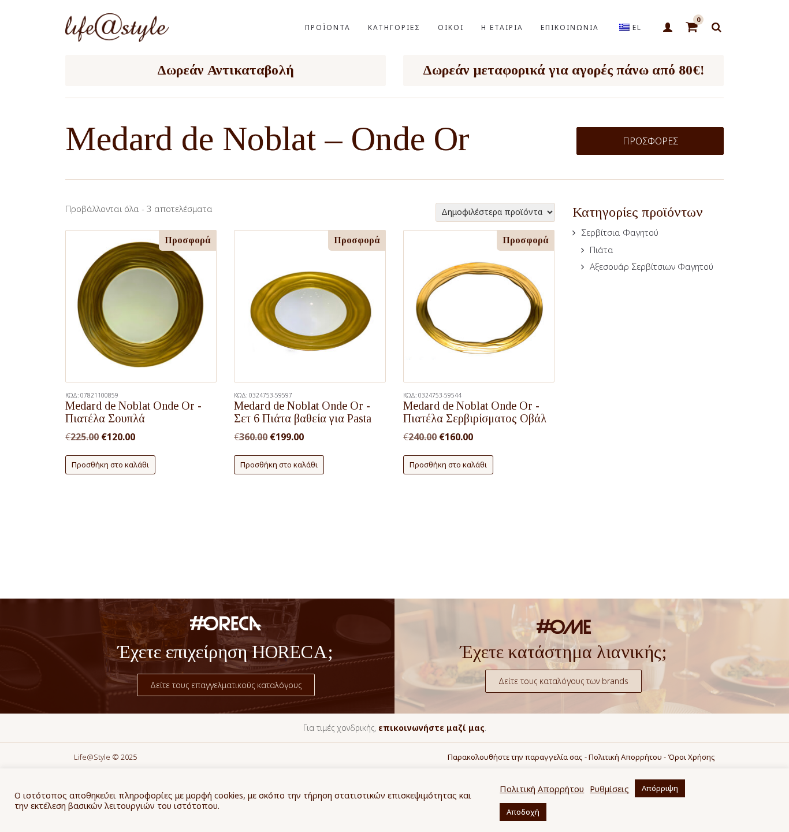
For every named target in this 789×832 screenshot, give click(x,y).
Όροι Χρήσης (691, 757)
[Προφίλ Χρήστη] (667, 28)
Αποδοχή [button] (523, 812)
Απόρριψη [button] (660, 788)
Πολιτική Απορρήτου (625, 757)
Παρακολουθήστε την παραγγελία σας (515, 757)
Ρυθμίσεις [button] (609, 788)
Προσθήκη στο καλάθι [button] (110, 464)
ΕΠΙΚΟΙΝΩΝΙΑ (570, 27)
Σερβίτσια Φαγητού (619, 232)
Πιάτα (601, 249)
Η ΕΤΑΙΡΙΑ (502, 27)
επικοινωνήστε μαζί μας (431, 727)
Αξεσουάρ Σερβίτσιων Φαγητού (651, 266)
